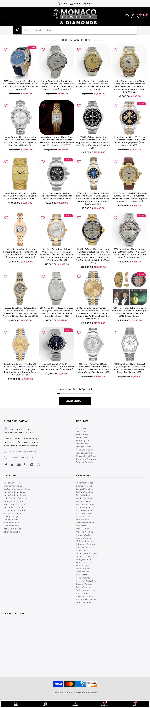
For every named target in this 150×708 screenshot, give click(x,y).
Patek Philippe (82, 565)
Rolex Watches (83, 577)
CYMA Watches (83, 516)
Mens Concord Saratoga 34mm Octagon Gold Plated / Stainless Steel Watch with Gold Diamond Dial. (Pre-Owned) (93, 85)
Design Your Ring (12, 482)
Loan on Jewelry (11, 525)
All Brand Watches (12, 528)
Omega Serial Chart (86, 456)
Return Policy (82, 434)
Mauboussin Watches (86, 553)
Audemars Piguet (84, 482)
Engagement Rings (13, 486)
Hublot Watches (83, 538)
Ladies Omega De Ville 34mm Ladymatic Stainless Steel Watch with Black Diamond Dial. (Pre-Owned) (56, 367)
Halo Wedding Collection (16, 498)
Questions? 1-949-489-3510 (21, 457)
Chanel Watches (84, 501)
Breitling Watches (84, 492)
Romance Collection (13, 513)
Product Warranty (84, 453)
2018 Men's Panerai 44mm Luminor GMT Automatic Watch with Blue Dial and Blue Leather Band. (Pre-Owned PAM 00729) (20, 85)
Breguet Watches (84, 489)
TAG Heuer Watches (85, 590)
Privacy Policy (82, 437)
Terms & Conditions (85, 462)
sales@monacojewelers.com (22, 451)
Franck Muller (82, 528)
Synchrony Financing (86, 459)
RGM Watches (83, 574)
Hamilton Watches (85, 535)
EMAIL (77, 3)
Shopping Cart (83, 440)
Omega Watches (84, 559)
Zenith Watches (83, 602)
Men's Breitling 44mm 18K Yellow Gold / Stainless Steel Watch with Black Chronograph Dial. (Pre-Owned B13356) (129, 141)
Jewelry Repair (11, 519)
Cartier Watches (84, 498)
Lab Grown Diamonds (14, 507)
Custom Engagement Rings (17, 489)
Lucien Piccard (83, 550)
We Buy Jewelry (11, 522)
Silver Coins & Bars (13, 531)
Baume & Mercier (84, 486)
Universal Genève (84, 596)
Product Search (83, 446)
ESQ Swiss (81, 525)
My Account (81, 431)
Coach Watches (84, 507)
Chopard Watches (85, 504)
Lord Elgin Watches (85, 547)
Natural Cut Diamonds (14, 504)
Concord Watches (85, 510)
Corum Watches (84, 513)
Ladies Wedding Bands (15, 495)
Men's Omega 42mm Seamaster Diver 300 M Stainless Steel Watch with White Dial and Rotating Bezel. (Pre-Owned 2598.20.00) (20, 141)
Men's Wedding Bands (14, 501)
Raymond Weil (83, 571)
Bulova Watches (84, 495)
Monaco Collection (85, 556)
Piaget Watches (83, 568)
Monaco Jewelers (87, 692)
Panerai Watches (84, 562)
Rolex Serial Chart (84, 449)
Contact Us (81, 428)
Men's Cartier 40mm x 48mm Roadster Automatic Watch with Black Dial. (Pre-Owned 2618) (57, 196)
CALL (64, 3)
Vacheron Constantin (86, 599)
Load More (73, 401)
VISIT (89, 3)
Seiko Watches (83, 587)
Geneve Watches (84, 531)
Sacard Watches (84, 584)
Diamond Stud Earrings (15, 510)
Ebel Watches (82, 519)
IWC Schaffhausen (85, 541)
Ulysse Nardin (82, 593)
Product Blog (82, 443)
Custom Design (11, 516)
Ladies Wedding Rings (14, 492)
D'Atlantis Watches (85, 522)
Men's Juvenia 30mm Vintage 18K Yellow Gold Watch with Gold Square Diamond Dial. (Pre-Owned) (20, 196)
